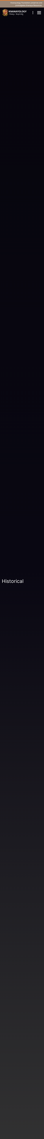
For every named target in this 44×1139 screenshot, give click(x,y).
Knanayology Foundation (20, 3)
